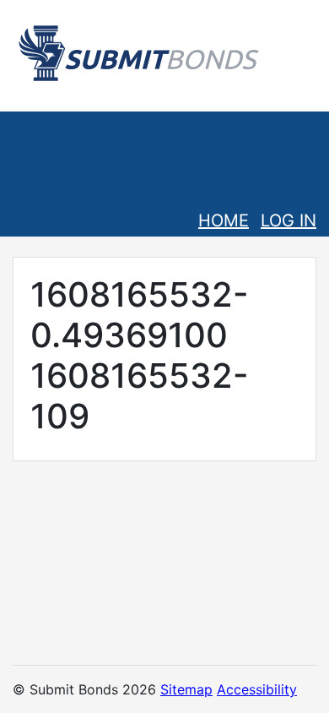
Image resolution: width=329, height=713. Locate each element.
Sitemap (186, 689)
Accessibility (257, 689)
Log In (288, 220)
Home (223, 220)
